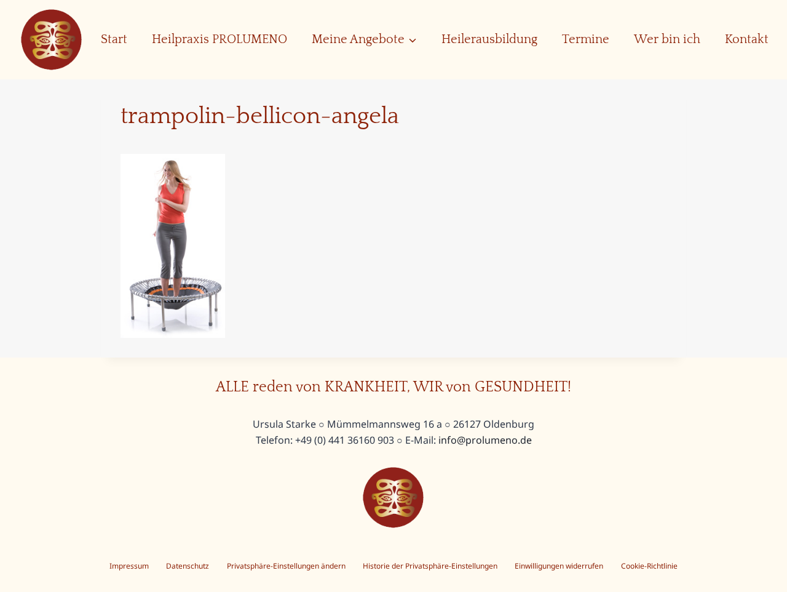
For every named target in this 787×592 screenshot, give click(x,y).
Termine (585, 39)
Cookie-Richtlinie (649, 566)
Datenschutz (187, 566)
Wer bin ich (667, 39)
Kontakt (747, 39)
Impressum (129, 566)
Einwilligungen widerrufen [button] (559, 566)
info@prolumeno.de (485, 440)
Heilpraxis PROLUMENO (219, 39)
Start (114, 39)
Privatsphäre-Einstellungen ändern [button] (286, 566)
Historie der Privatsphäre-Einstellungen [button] (430, 566)
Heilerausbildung (489, 39)
